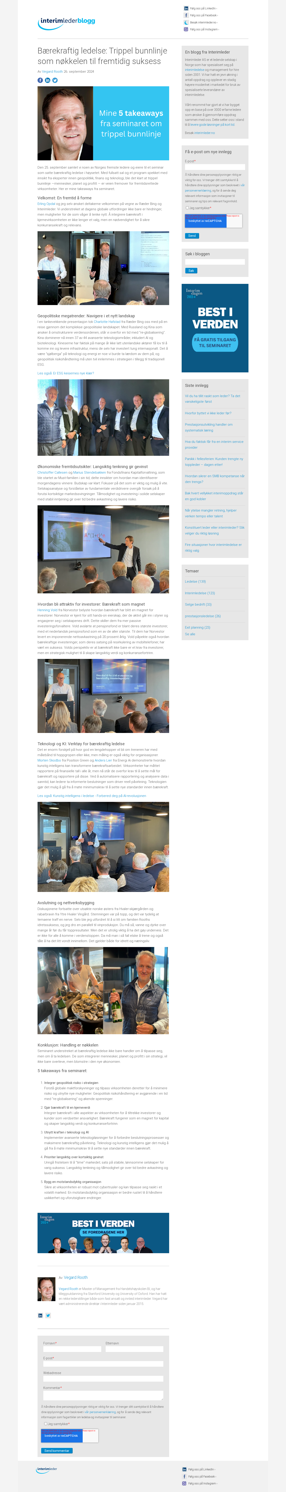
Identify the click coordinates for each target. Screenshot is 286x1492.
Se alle (190, 634)
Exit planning (197, 627)
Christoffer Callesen (52, 473)
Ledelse (195, 582)
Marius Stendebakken (89, 473)
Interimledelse (200, 593)
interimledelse (194, 70)
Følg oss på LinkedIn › (203, 8)
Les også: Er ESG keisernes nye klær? (66, 373)
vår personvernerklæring (100, 1412)
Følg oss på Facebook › (204, 15)
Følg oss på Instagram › (204, 29)
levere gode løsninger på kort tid (212, 124)
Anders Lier (103, 760)
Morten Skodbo (49, 760)
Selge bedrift (198, 605)
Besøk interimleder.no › (204, 22)
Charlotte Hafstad (107, 322)
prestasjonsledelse (203, 616)
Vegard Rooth (52, 72)
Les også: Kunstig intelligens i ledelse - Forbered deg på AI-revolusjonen (92, 796)
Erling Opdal (46, 204)
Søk (191, 270)
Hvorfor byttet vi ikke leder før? (208, 413)
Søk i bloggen (197, 254)
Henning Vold (47, 610)
